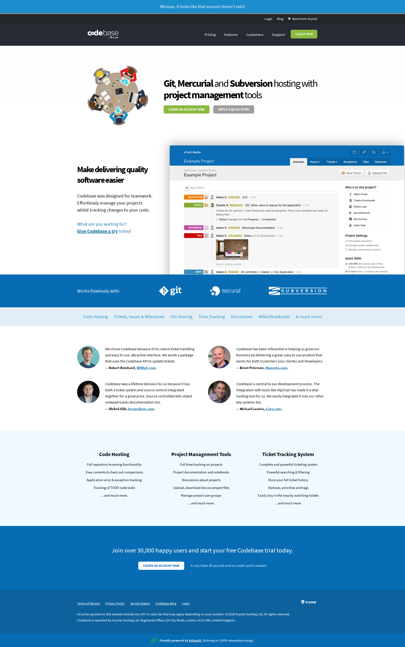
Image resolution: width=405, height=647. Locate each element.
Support (278, 34)
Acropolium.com (141, 409)
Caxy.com (273, 409)
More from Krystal (304, 19)
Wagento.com (276, 367)
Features (231, 34)
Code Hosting (95, 316)
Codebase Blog (165, 603)
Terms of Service (88, 603)
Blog (280, 19)
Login (268, 19)
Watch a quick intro (233, 109)
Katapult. (195, 640)
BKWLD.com (146, 367)
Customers (254, 34)
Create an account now (187, 109)
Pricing (210, 34)
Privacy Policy (115, 603)
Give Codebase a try (97, 231)
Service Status (140, 603)
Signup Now (304, 34)
